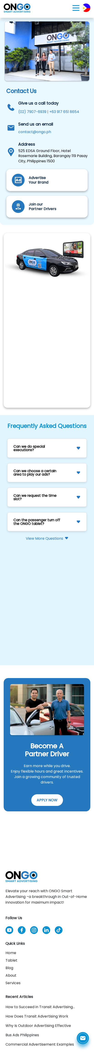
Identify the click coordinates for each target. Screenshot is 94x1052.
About (10, 975)
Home (10, 952)
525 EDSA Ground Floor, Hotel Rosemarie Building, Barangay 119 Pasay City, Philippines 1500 (53, 156)
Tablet (11, 960)
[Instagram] (34, 931)
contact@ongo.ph (34, 131)
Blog (9, 967)
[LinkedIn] (46, 931)
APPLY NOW (47, 800)
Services (13, 983)
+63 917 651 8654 (64, 111)
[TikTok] (59, 931)
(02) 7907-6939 (32, 111)
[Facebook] (22, 931)
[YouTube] (9, 931)
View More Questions (44, 538)
